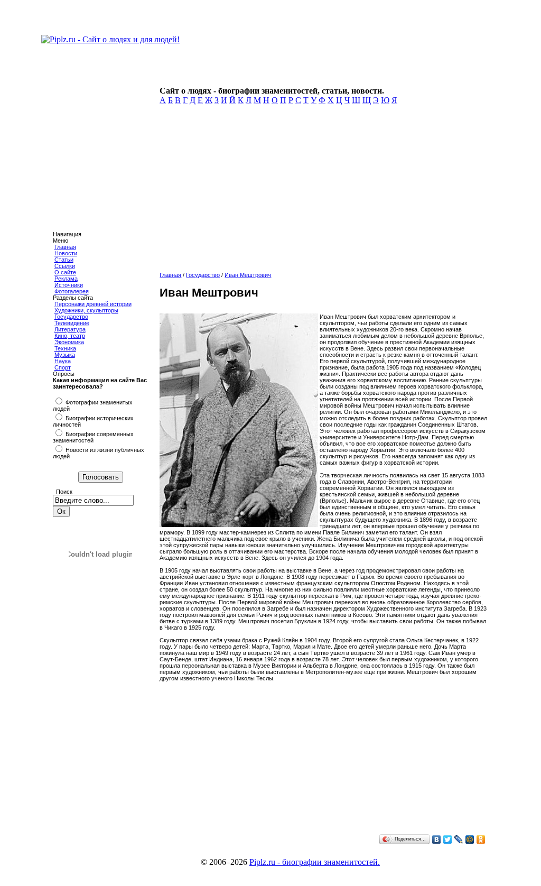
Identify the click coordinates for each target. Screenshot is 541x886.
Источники (68, 285)
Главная (65, 247)
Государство (71, 316)
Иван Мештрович (248, 275)
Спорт (62, 367)
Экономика (69, 342)
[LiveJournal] (458, 839)
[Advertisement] (322, 191)
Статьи (63, 259)
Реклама (66, 278)
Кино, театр (69, 336)
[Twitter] (447, 839)
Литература (70, 329)
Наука (62, 361)
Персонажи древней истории (93, 304)
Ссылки (64, 266)
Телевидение (71, 323)
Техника (65, 348)
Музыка (64, 355)
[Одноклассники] (481, 839)
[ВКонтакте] (436, 839)
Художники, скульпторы (86, 310)
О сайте (65, 272)
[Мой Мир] (469, 839)
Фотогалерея (71, 291)
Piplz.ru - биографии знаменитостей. (314, 861)
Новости (65, 253)
